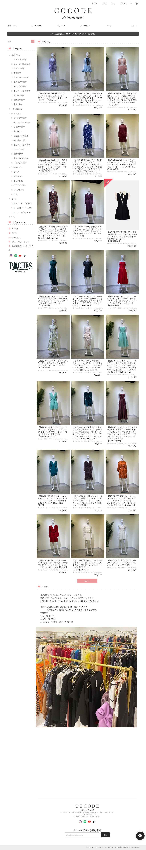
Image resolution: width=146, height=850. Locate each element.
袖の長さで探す (20, 82)
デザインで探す (20, 86)
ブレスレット (19, 190)
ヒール (109, 26)
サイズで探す (19, 68)
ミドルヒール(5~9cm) (23, 208)
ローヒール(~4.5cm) (22, 212)
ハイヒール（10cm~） (23, 203)
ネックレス (18, 181)
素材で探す (18, 104)
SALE (134, 26)
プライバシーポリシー (22, 242)
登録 (105, 835)
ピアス (16, 172)
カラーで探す (19, 95)
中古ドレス (61, 26)
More (87, 581)
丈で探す (17, 73)
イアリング (18, 176)
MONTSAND (37, 26)
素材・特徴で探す (21, 158)
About (104, 3)
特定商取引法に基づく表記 (130, 847)
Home (94, 3)
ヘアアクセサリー (21, 185)
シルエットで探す (21, 77)
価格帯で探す (19, 100)
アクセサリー (85, 26)
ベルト (16, 194)
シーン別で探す (20, 59)
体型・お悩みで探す (22, 64)
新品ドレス (12, 26)
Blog (113, 3)
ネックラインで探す (22, 91)
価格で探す (18, 154)
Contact (123, 3)
